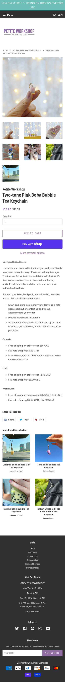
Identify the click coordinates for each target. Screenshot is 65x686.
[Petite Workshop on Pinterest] (32, 629)
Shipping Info (32, 560)
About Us (32, 552)
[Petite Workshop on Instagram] (40, 629)
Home (5, 50)
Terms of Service (32, 564)
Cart (59, 14)
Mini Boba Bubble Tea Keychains (27, 50)
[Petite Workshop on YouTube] (48, 629)
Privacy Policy (32, 568)
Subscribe (52, 652)
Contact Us (33, 556)
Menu (10, 15)
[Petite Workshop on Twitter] (17, 629)
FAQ (32, 548)
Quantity (6, 216)
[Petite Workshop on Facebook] (25, 629)
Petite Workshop (40, 663)
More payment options (32, 252)
